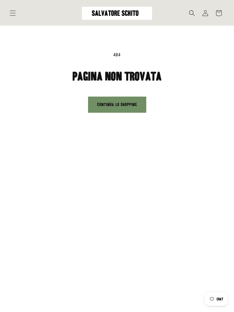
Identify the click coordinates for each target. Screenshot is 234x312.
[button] (13, 13)
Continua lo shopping (117, 104)
